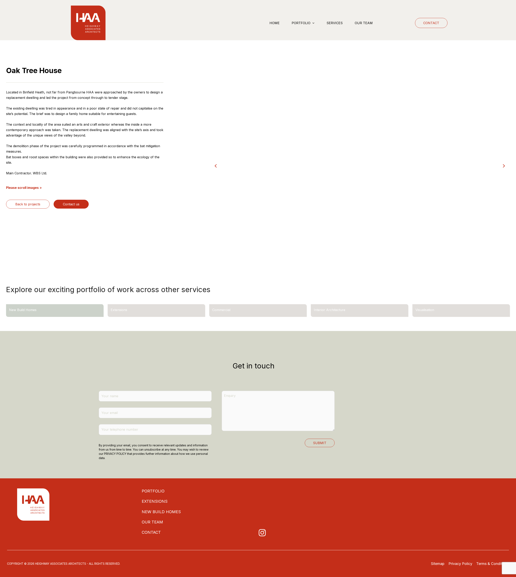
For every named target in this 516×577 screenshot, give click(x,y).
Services (335, 23)
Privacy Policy (460, 563)
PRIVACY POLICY (115, 453)
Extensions (154, 501)
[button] (414, 23)
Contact (151, 532)
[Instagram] (262, 533)
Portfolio (301, 23)
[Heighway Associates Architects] (88, 23)
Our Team (364, 23)
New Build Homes (161, 511)
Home (274, 23)
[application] (312, 23)
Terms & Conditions (492, 563)
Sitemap (437, 563)
